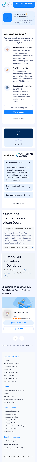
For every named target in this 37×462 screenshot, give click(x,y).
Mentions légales (9, 375)
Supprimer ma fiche (18, 118)
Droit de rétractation (10, 378)
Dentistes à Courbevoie (11, 411)
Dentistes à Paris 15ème (11, 420)
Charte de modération (11, 366)
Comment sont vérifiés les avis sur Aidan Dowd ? (18, 229)
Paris (19, 270)
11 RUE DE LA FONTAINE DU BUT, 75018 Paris (24, 22)
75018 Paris (20, 345)
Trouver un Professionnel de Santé (14, 390)
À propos (6, 360)
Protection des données (11, 372)
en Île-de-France (9, 273)
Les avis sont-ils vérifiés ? (11, 444)
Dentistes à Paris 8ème (11, 429)
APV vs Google (18, 112)
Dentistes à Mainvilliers (11, 417)
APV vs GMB (7, 369)
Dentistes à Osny (9, 432)
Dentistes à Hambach (10, 414)
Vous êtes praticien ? (24, 5)
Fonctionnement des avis (12, 363)
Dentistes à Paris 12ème (11, 423)
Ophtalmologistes (9, 402)
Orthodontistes (9, 396)
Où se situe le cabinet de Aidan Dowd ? (17, 247)
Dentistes (7, 393)
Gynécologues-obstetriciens (13, 399)
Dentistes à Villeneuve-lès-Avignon (15, 426)
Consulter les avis (19, 323)
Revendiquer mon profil (18, 108)
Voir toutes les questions (11, 441)
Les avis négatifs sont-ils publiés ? (14, 448)
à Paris (25, 270)
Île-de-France (5, 345)
